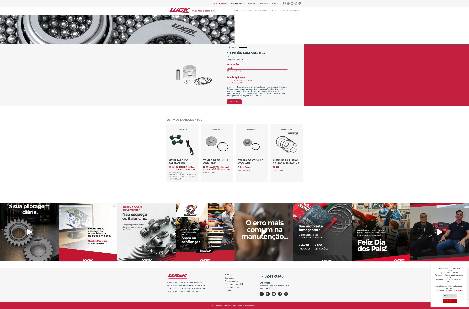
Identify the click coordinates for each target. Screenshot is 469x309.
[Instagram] (288, 4)
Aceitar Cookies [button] (449, 301)
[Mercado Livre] (299, 4)
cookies (448, 290)
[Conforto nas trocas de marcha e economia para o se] (29, 232)
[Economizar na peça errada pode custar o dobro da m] (146, 232)
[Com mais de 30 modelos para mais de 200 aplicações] (322, 232)
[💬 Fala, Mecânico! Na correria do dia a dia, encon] (205, 232)
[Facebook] (284, 4)
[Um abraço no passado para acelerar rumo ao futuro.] (88, 232)
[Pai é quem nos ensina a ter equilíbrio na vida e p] (381, 232)
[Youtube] (292, 4)
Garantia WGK (234, 102)
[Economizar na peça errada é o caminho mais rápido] (263, 232)
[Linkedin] (295, 4)
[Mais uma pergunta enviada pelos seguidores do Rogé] (439, 232)
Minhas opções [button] (449, 296)
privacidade (457, 290)
